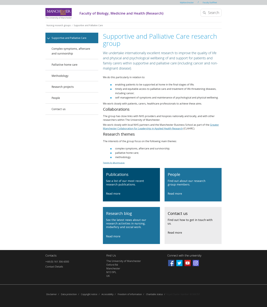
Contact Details (54, 266)
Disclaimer (51, 294)
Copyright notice (89, 294)
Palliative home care (64, 64)
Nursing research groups (59, 25)
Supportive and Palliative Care (88, 25)
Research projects (63, 87)
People (56, 98)
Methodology (60, 76)
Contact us (59, 109)
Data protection (69, 294)
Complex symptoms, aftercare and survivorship (71, 51)
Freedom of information (130, 294)
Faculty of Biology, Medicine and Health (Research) (121, 13)
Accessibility (107, 294)
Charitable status (154, 294)
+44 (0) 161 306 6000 (57, 261)
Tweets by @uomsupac (114, 162)
